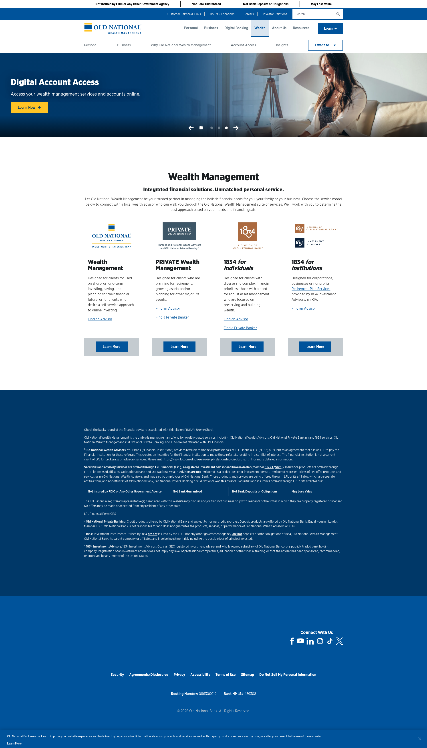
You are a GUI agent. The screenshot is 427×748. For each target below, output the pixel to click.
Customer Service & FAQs (184, 14)
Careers (249, 14)
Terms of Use (226, 674)
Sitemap (247, 674)
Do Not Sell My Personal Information (287, 674)
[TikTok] (329, 641)
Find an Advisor (100, 319)
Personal (191, 28)
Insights (282, 45)
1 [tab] (212, 128)
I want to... (324, 45)
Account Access (243, 45)
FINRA (269, 467)
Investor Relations (275, 14)
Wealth (260, 28)
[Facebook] (292, 641)
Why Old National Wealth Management (181, 45)
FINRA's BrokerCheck (199, 429)
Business (211, 28)
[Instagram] (320, 641)
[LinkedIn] (310, 641)
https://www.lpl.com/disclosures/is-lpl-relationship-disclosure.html (207, 459)
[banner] (113, 28)
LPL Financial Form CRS (100, 513)
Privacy (179, 674)
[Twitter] (339, 641)
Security (117, 674)
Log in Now (27, 107)
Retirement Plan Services (311, 289)
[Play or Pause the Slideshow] (201, 128)
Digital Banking (236, 28)
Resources (301, 28)
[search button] (338, 14)
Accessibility (200, 674)
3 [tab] (226, 128)
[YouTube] (300, 641)
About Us (279, 28)
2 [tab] (219, 128)
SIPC (278, 467)
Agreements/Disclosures (148, 674)
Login (328, 28)
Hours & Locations (222, 14)
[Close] (420, 738)
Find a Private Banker (172, 317)
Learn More (112, 347)
